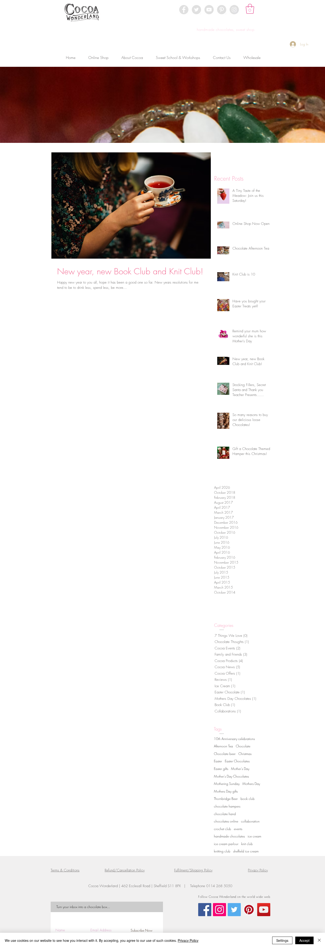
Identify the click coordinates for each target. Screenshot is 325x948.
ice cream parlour (226, 844)
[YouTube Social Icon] (263, 909)
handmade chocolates (229, 836)
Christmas (244, 753)
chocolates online (226, 821)
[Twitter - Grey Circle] (196, 9)
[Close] (319, 940)
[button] (250, 9)
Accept (304, 940)
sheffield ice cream (246, 851)
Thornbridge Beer (226, 798)
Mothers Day (251, 783)
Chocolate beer (225, 753)
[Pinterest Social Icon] (249, 909)
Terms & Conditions (65, 870)
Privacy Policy (258, 870)
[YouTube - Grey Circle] (209, 9)
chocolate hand (225, 814)
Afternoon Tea (223, 746)
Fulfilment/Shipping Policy (193, 870)
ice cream (254, 836)
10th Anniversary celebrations (234, 738)
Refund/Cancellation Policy (125, 870)
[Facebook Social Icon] (204, 909)
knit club (247, 844)
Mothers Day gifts (226, 791)
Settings (282, 940)
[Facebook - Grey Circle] (183, 9)
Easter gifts (221, 768)
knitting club (222, 851)
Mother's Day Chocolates (231, 776)
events (238, 829)
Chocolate (243, 746)
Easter (218, 761)
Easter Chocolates (237, 761)
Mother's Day (240, 768)
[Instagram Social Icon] (219, 909)
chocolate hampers (227, 806)
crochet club (222, 829)
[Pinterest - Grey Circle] (221, 9)
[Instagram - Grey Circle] (234, 9)
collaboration (250, 821)
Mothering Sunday (227, 783)
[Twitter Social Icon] (234, 909)
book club (248, 798)
